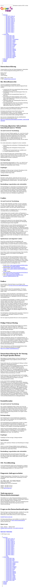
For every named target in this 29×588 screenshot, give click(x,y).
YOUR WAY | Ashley (10, 575)
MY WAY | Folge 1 (10, 554)
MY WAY (5, 537)
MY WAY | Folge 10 (10, 543)
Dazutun (5, 582)
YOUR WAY (6, 557)
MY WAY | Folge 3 (10, 552)
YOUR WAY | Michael (11, 572)
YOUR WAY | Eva (10, 570)
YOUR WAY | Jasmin (10, 577)
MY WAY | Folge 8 (10, 546)
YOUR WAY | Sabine (10, 564)
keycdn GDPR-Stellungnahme (21, 285)
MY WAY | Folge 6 (10, 548)
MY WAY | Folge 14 (10, 538)
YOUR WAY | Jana (10, 558)
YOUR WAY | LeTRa (11, 568)
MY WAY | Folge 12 (10, 541)
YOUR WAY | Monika (11, 571)
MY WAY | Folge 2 (10, 553)
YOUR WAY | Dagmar (11, 579)
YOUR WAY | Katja (10, 569)
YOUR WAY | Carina (10, 576)
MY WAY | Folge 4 (10, 550)
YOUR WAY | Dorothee (11, 566)
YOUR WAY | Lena (10, 565)
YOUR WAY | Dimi (10, 574)
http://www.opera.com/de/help (12, 273)
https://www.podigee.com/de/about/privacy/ (10, 348)
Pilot (7, 555)
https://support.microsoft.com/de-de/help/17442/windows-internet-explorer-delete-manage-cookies (15, 269)
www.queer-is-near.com (18, 528)
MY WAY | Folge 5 (10, 549)
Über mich (5, 581)
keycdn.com (11, 285)
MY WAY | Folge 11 (10, 542)
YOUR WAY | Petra (10, 559)
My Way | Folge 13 (10, 540)
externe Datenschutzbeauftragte (18, 520)
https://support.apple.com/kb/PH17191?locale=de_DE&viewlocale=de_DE (13, 275)
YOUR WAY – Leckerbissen (12, 561)
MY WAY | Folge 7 (10, 547)
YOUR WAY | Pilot (10, 580)
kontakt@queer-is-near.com (10, 78)
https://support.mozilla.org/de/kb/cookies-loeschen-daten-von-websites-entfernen (15, 266)
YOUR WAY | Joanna (10, 563)
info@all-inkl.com (8, 488)
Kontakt (5, 583)
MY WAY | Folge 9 (10, 544)
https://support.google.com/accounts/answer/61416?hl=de (15, 272)
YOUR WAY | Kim (10, 560)
